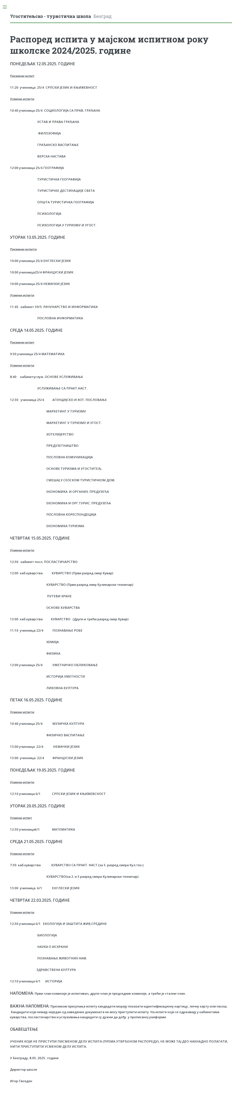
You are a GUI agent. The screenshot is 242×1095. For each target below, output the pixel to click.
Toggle (7, 7)
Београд (61, 16)
